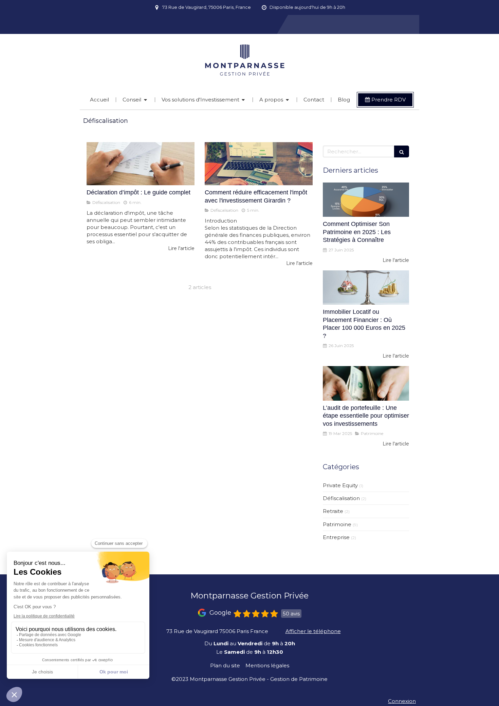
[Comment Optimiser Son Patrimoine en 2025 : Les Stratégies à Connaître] (366, 200)
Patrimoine (337, 524)
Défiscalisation (341, 498)
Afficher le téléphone (313, 631)
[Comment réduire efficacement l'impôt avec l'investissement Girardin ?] (259, 163)
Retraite (333, 511)
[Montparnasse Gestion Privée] (249, 89)
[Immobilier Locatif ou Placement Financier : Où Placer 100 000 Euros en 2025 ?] (366, 287)
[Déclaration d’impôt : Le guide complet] (141, 163)
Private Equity (340, 485)
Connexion (402, 701)
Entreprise (336, 537)
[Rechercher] (401, 151)
